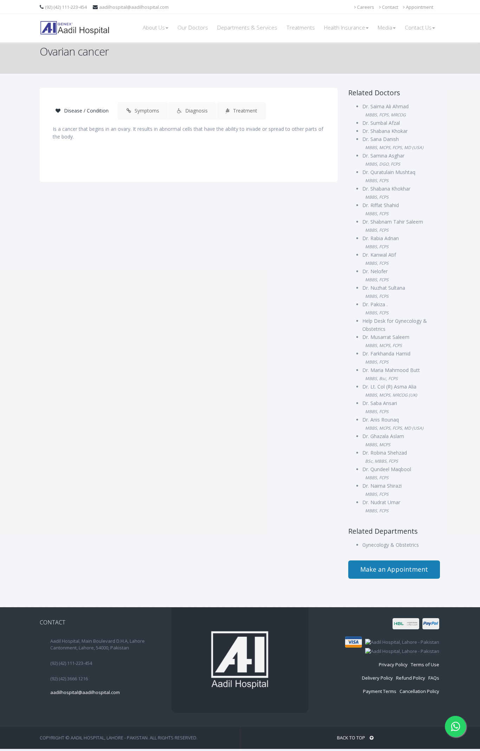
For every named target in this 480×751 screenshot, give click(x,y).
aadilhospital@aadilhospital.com (134, 7)
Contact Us (418, 27)
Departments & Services (247, 27)
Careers (365, 7)
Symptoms (146, 110)
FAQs (433, 678)
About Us (154, 27)
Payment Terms (379, 691)
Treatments (300, 27)
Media (385, 27)
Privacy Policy (393, 664)
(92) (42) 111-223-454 (66, 7)
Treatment (244, 110)
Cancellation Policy (419, 691)
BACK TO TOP (351, 737)
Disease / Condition (86, 110)
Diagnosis (196, 110)
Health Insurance (344, 27)
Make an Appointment (394, 569)
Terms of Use (425, 664)
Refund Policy (410, 678)
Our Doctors (192, 27)
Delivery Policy (377, 678)
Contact (389, 7)
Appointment (419, 7)
